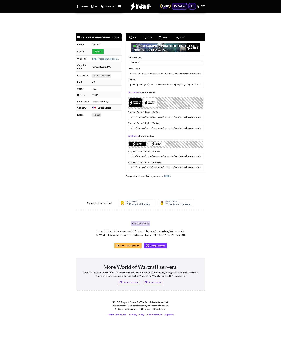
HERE (167, 175)
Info (133, 37)
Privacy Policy (136, 314)
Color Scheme (135, 57)
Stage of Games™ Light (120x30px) (145, 162)
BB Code (132, 79)
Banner (163, 38)
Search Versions (129, 282)
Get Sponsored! (155, 246)
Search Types (153, 282)
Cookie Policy (154, 314)
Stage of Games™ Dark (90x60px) (144, 112)
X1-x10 (97, 115)
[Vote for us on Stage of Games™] (135, 107)
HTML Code (134, 68)
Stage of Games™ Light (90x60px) (144, 123)
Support (169, 314)
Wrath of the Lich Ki (102, 75)
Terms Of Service (116, 314)
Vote (179, 37)
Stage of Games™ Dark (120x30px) (144, 151)
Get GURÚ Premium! (128, 246)
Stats (147, 37)
